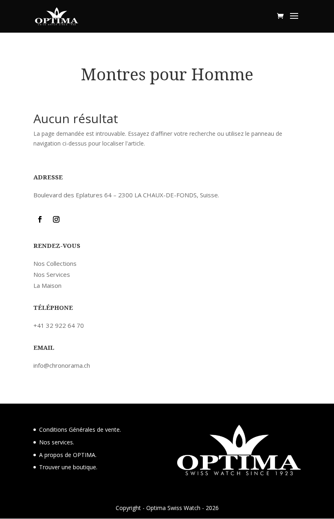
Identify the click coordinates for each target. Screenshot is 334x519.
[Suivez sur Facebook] (39, 219)
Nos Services (51, 274)
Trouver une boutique (67, 467)
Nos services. (56, 442)
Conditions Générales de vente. (80, 429)
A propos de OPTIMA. (68, 455)
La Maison (47, 285)
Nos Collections (55, 263)
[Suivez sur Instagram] (56, 219)
